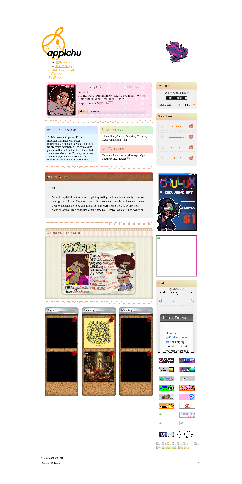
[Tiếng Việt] (186, 447)
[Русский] (181, 447)
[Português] (196, 443)
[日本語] (174, 443)
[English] (159, 443)
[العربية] (164, 447)
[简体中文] (188, 443)
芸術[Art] (54, 58)
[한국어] (180, 443)
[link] (176, 256)
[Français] (164, 443)
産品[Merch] (55, 73)
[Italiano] (169, 443)
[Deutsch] (170, 447)
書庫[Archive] (63, 62)
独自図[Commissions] (61, 69)
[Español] (159, 447)
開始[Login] (55, 77)
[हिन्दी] (175, 447)
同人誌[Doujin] (64, 66)
